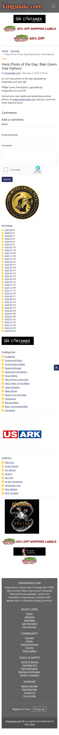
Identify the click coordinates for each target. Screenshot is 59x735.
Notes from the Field (15, 395)
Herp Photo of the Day (16, 379)
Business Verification (29, 671)
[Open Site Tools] (56, 367)
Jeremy (8, 474)
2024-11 (8, 290)
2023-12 (8, 322)
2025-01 (8, 284)
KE (24, 81)
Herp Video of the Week (17, 383)
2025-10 (8, 258)
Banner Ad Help (29, 686)
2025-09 (8, 261)
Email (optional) (10, 134)
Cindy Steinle (11, 466)
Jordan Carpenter (14, 481)
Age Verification (29, 668)
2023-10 (8, 328)
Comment (7, 145)
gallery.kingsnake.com (23, 99)
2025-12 (8, 253)
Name (5, 124)
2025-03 (8, 279)
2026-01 (8, 250)
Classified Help (29, 689)
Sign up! (40, 709)
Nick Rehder (11, 489)
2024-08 (8, 299)
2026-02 (8, 247)
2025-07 (8, 267)
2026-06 (8, 235)
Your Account (29, 626)
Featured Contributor (16, 371)
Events (29, 641)
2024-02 (8, 316)
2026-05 (8, 238)
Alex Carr (9, 462)
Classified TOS (29, 665)
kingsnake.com (12, 73)
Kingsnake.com (14, 721)
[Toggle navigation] (53, 6)
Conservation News (15, 364)
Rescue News (12, 402)
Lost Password (29, 623)
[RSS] (3, 356)
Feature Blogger (13, 368)
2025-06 (8, 270)
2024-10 (8, 293)
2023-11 (8, 325)
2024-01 (8, 319)
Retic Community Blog (16, 406)
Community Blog (13, 360)
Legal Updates (12, 387)
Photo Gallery (30, 651)
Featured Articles (29, 644)
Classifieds (29, 620)
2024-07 (8, 302)
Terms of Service (29, 662)
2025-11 (8, 256)
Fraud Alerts (11, 375)
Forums (29, 647)
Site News (10, 410)
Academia (10, 356)
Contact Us (29, 692)
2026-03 (8, 244)
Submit (7, 179)
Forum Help (29, 696)
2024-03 (8, 313)
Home (5, 51)
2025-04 (8, 276)
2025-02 (8, 281)
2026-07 (8, 233)
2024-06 (8, 305)
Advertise (29, 617)
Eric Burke (10, 470)
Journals (15, 51)
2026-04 (8, 241)
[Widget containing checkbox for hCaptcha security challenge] (22, 169)
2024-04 (8, 310)
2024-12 (8, 287)
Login (4, 58)
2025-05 (8, 273)
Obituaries (10, 398)
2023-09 (8, 330)
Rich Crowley (11, 493)
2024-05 (8, 307)
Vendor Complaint (29, 675)
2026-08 (8, 230)
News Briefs (11, 391)
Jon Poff (9, 477)
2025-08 (8, 264)
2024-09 (8, 296)
